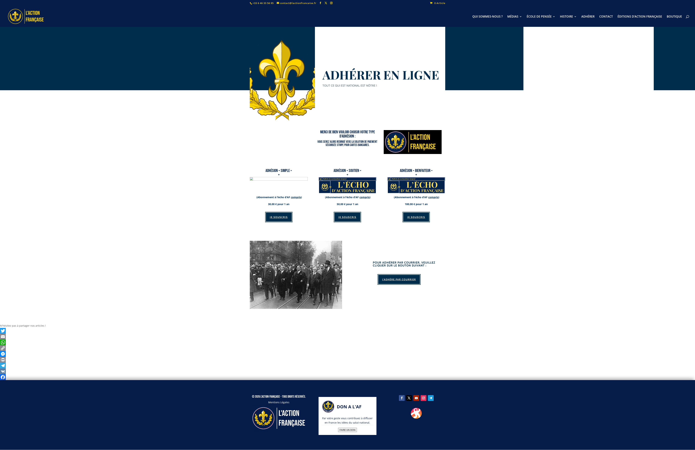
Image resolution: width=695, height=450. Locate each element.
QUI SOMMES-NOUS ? (487, 16)
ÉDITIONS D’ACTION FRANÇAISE (640, 16)
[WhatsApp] (347, 342)
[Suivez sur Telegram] (431, 398)
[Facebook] (347, 377)
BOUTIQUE (674, 16)
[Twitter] (347, 331)
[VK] (347, 371)
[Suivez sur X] (409, 398)
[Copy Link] (347, 348)
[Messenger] (347, 354)
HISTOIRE (566, 16)
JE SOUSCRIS (279, 217)
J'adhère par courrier (399, 279)
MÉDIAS (512, 16)
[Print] (347, 360)
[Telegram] (347, 365)
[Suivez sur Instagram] (423, 398)
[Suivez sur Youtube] (416, 398)
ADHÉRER (588, 16)
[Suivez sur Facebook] (402, 398)
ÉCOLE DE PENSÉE (539, 16)
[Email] (347, 336)
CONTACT (606, 16)
